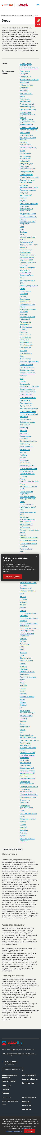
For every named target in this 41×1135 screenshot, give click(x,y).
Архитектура (25, 71)
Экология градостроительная (27, 315)
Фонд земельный (26, 242)
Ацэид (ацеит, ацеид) (28, 507)
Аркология (24, 332)
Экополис (23, 376)
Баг (21, 708)
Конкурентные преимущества (10, 1101)
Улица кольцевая (26, 164)
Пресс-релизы (28, 1083)
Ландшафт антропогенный (26, 194)
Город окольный (26, 364)
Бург (21, 732)
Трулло (22, 729)
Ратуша (23, 608)
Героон (23, 688)
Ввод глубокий (25, 419)
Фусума (23, 836)
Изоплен (23, 535)
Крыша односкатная (28, 819)
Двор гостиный (26, 588)
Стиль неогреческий (28, 392)
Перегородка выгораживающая (27, 782)
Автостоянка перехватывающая (27, 711)
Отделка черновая (27, 367)
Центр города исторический (25, 157)
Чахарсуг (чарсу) (26, 715)
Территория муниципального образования (26, 208)
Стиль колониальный (28, 411)
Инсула (22, 682)
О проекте (6, 1097)
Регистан (23, 694)
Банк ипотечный (26, 93)
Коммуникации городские (25, 437)
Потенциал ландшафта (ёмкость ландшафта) (29, 128)
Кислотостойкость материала (27, 839)
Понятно (29, 1131)
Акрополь (23, 652)
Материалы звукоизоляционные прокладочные (27, 519)
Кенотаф (23, 666)
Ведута (22, 356)
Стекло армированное (28, 468)
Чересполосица (26, 353)
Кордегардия (25, 727)
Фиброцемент (25, 527)
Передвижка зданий (27, 752)
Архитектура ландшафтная (25, 100)
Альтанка (23, 685)
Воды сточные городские (25, 292)
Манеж (22, 691)
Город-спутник (25, 76)
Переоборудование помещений (27, 756)
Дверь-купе (24, 803)
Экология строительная (29, 362)
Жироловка (24, 433)
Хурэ (21, 378)
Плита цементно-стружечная (26, 492)
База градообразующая (29, 286)
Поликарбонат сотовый (29, 538)
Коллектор (24, 428)
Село (22, 226)
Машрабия (24, 830)
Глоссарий (26, 1105)
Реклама (5, 1093)
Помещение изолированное (26, 341)
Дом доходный (25, 658)
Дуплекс (23, 610)
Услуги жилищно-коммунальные (26, 251)
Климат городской (27, 107)
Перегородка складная (28, 797)
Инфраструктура (26, 85)
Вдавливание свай (27, 768)
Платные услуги (29, 1075)
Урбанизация (25, 161)
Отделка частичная (27, 373)
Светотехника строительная (25, 336)
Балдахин (23, 827)
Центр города (25, 153)
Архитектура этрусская (29, 409)
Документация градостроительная (27, 113)
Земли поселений (26, 125)
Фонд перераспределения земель (27, 237)
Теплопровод (25, 444)
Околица (23, 296)
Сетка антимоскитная (28, 813)
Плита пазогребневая (28, 543)
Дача (22, 655)
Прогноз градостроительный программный (27, 221)
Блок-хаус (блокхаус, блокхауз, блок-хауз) (28, 497)
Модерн (23, 201)
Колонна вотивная (27, 696)
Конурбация (24, 82)
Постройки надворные (28, 677)
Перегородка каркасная (29, 786)
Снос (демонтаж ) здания (29, 740)
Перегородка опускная (28, 794)
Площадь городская (27, 591)
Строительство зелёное (29, 177)
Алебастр (23, 455)
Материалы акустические (25, 462)
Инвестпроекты (8, 1081)
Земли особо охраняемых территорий (29, 385)
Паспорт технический (28, 216)
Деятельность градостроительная (27, 303)
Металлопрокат (26, 524)
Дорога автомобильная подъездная (29, 624)
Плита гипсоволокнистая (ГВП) (29, 480)
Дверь (22, 810)
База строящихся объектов (9, 1076)
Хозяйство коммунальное (25, 143)
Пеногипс (23, 476)
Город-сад (24, 74)
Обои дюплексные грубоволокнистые (27, 472)
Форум (22, 150)
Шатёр (22, 816)
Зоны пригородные (27, 180)
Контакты (26, 1109)
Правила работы (29, 1097)
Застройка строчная (28, 213)
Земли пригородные (27, 255)
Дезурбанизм (25, 299)
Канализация (25, 425)
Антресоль (24, 776)
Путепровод (24, 644)
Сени (22, 647)
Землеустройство (27, 275)
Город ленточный (27, 171)
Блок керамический (27, 779)
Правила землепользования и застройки (28, 309)
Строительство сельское (26, 328)
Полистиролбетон (27, 504)
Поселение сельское (28, 190)
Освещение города (27, 422)
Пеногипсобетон (26, 549)
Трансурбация (25, 348)
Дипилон (23, 702)
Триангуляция (25, 765)
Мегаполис (24, 88)
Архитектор (24, 90)
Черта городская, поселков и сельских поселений (28, 137)
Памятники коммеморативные (27, 670)
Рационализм (25, 400)
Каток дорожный (26, 447)
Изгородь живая (26, 661)
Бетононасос (25, 449)
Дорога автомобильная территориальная (29, 629)
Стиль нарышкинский (28, 397)
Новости (25, 1101)
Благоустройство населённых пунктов (28, 736)
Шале (22, 594)
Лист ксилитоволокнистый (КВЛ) (28, 512)
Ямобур (23, 452)
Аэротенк (23, 430)
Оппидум (23, 718)
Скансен (23, 381)
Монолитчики (9, 854)
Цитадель (23, 602)
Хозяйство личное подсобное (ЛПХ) (27, 259)
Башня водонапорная (28, 582)
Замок (22, 680)
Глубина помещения (28, 109)
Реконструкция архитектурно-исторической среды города (28, 746)
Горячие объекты (30, 1079)
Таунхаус (23, 641)
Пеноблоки (24, 546)
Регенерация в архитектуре (25, 323)
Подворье (24, 599)
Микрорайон (25, 132)
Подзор (23, 824)
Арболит (23, 458)
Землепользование (27, 389)
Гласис (22, 288)
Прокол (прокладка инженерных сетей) (27, 772)
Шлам (22, 229)
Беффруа (23, 705)
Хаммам (23, 721)
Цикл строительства (13, 975)
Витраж (23, 822)
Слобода (23, 232)
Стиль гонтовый (26, 395)
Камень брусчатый (27, 466)
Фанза (22, 699)
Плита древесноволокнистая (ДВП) (28, 486)
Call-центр (6, 1085)
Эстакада (23, 585)
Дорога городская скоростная (27, 634)
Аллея (22, 552)
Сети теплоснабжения (28, 441)
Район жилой (25, 319)
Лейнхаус (23, 638)
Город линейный (26, 174)
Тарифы (5, 1089)
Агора (22, 278)
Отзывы (4, 1104)
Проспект (23, 198)
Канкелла (23, 833)
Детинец (23, 724)
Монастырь (24, 674)
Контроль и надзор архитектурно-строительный (27, 270)
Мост (22, 649)
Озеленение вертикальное (25, 761)
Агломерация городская (29, 79)
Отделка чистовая (27, 370)
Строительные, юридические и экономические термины (17, 15)
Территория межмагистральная (27, 167)
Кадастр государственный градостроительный (27, 119)
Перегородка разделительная (26, 790)
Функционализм (26, 406)
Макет (22, 96)
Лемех (22, 501)
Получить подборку (12, 576)
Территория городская (29, 203)
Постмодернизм (26, 403)
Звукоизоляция (26, 359)
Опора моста (25, 800)
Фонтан (23, 605)
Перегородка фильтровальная (26, 806)
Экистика (23, 350)
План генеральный (27, 104)
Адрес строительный (13, 924)
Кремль (23, 663)
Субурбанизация (26, 345)
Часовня (23, 596)
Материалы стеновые (28, 540)
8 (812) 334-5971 (11, 1061)
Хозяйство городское (28, 147)
